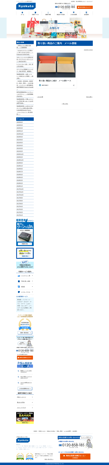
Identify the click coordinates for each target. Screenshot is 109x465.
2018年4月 (20, 177)
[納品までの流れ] (60, 13)
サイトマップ (89, 1)
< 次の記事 (40, 97)
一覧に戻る (65, 103)
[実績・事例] (48, 13)
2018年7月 (20, 171)
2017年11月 (20, 192)
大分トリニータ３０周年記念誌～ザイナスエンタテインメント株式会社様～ (25, 59)
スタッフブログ (21, 407)
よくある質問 (67, 431)
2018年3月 (20, 180)
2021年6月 (20, 139)
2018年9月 (20, 168)
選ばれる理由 (21, 402)
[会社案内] (86, 13)
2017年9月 (20, 197)
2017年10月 (20, 194)
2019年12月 (20, 160)
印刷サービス (42, 431)
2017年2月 (20, 212)
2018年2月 (20, 183)
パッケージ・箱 (25, 275)
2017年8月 (20, 200)
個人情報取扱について (81, 1)
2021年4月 (20, 145)
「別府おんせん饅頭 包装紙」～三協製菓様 (24, 46)
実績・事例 (59, 431)
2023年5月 (20, 136)
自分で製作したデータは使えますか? (26, 377)
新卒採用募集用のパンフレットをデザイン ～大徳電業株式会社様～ (25, 94)
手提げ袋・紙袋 (25, 281)
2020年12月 (20, 154)
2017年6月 (20, 203)
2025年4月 (20, 128)
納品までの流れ (51, 431)
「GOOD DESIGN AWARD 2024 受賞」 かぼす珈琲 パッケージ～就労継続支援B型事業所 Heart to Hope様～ (25, 85)
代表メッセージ (21, 397)
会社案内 (73, 1)
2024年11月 (20, 134)
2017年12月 (20, 189)
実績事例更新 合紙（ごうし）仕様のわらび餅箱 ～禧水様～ (25, 76)
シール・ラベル (25, 292)
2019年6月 (20, 162)
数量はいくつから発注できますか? (26, 371)
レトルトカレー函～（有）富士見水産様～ (25, 65)
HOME (35, 431)
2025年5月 (20, 125)
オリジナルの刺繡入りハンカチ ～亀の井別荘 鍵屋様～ (25, 70)
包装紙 (23, 286)
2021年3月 (20, 148)
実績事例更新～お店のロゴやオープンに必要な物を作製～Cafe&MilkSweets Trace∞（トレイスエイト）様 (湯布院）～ (25, 110)
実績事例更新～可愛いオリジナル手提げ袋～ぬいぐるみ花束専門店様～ (25, 101)
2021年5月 (20, 142)
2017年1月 (20, 215)
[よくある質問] (73, 13)
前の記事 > (89, 97)
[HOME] (22, 13)
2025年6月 (20, 122)
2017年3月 (20, 209)
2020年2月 (20, 157)
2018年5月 (20, 174)
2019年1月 (20, 165)
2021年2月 (20, 151)
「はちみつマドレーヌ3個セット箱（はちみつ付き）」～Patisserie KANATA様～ (25, 52)
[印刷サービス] (35, 13)
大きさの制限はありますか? (26, 383)
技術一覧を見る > (49, 459)
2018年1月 (20, 186)
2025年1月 (20, 131)
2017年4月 (20, 206)
